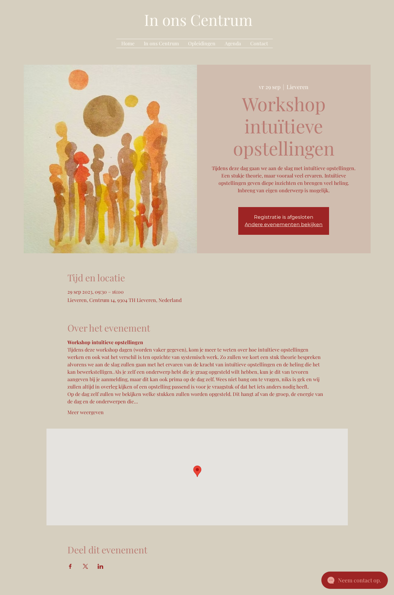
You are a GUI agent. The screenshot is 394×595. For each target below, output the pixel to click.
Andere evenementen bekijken (284, 224)
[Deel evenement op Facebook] (70, 566)
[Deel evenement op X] (85, 566)
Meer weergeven (85, 412)
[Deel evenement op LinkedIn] (100, 566)
